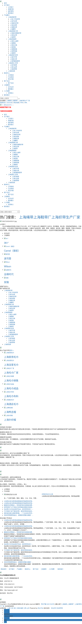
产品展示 (7, 15)
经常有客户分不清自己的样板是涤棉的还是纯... (18, 507)
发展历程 (11, 9)
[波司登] (7, 254)
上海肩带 (13, 37)
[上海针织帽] (8, 415)
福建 (21, 608)
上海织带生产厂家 (24, 100)
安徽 (18, 608)
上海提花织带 (14, 23)
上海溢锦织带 (12, 17)
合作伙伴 (11, 87)
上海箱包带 (13, 27)
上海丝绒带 (13, 25)
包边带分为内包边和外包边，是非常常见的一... (18, 509)
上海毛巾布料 (11, 396)
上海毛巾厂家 (11, 372)
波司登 (7, 258)
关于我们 (7, 5)
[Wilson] (7, 262)
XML (25, 102)
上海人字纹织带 (15, 19)
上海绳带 (9, 100)
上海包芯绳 (13, 45)
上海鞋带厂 (15, 100)
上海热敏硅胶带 (15, 61)
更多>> (12, 350)
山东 (28, 608)
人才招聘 (7, 91)
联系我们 (11, 13)
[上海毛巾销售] (9, 376)
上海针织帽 (10, 419)
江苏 (12, 608)
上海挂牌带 (13, 69)
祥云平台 (40, 608)
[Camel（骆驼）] (9, 246)
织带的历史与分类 (47, 494)
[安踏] (6, 277)
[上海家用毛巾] (9, 352)
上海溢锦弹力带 (13, 31)
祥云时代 (54, 608)
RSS (21, 102)
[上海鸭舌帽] (8, 407)
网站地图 (16, 102)
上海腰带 (13, 29)
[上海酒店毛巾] (9, 399)
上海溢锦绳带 (12, 39)
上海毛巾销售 (11, 380)
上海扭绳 (13, 47)
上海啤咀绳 (13, 51)
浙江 (15, 608)
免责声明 (60, 608)
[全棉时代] (7, 270)
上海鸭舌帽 (10, 412)
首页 (5, 3)
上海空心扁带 (14, 41)
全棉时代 (9, 274)
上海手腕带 (13, 65)
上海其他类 (11, 71)
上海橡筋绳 (13, 49)
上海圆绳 (13, 43)
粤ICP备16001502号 (47, 604)
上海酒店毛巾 (11, 404)
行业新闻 (11, 77)
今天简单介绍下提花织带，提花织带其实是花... (18, 511)
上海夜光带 (13, 59)
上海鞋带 (13, 53)
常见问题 (11, 79)
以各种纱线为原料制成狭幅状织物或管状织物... (18, 501)
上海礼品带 (13, 67)
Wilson (7, 266)
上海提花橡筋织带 (15, 33)
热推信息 (3, 102)
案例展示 (11, 89)
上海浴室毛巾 (11, 364)
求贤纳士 (11, 93)
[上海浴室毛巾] (9, 360)
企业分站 (9, 102)
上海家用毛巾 (11, 357)
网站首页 (3, 569)
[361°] (6, 238)
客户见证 (7, 81)
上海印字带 (13, 57)
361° (6, 242)
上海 (8, 608)
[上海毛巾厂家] (9, 368)
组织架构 (11, 11)
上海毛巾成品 (11, 388)
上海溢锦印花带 (13, 55)
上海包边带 (13, 35)
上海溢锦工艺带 (13, 63)
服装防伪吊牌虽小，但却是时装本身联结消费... (18, 505)
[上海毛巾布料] (9, 392)
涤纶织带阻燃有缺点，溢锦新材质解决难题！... (18, 515)
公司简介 (11, 7)
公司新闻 (11, 75)
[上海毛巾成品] (9, 384)
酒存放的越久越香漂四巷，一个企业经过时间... (18, 513)
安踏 (6, 282)
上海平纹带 (13, 21)
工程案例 (7, 85)
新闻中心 (7, 73)
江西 (24, 608)
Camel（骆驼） (12, 250)
